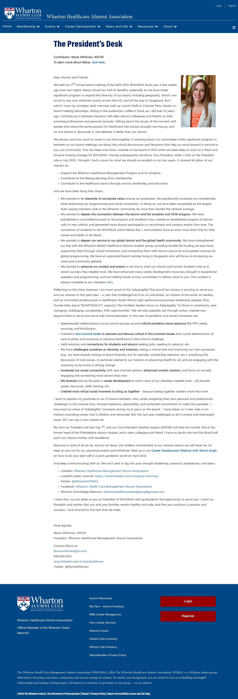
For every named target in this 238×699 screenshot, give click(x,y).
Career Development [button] (81, 26)
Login (219, 6)
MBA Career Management (105, 614)
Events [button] (51, 26)
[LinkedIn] (234, 28)
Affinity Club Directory (103, 647)
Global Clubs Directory (103, 639)
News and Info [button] (117, 26)
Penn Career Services (102, 622)
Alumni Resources (100, 598)
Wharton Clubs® (99, 631)
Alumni (85, 694)
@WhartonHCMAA (85, 481)
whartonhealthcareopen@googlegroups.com (133, 492)
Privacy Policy (98, 694)
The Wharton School (35, 694)
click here (98, 62)
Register (232, 6)
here (110, 282)
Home (7, 26)
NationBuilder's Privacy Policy (107, 655)
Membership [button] (27, 26)
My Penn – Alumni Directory (106, 606)
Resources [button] (146, 26)
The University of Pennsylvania (63, 694)
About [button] (168, 26)
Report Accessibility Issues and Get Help (128, 694)
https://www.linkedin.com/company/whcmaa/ (127, 476)
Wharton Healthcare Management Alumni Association (111, 471)
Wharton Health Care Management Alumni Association (114, 486)
